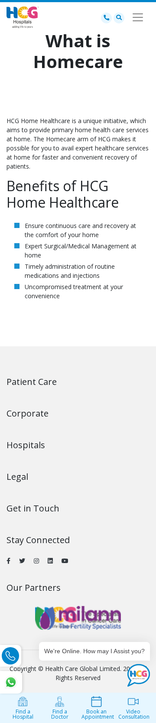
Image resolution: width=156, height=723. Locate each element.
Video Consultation (134, 714)
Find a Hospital (23, 714)
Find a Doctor (59, 714)
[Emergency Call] (106, 17)
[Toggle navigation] (138, 17)
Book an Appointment (97, 714)
